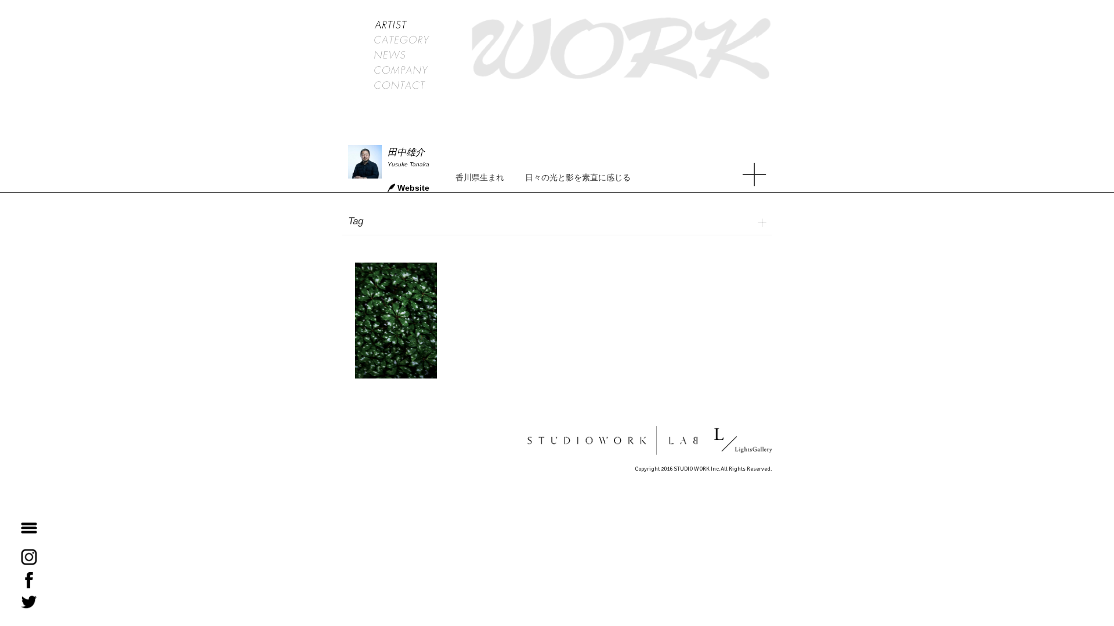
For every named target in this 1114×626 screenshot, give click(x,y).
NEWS (401, 55)
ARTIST (401, 24)
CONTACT (401, 85)
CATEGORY (401, 40)
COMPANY (401, 70)
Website (413, 187)
